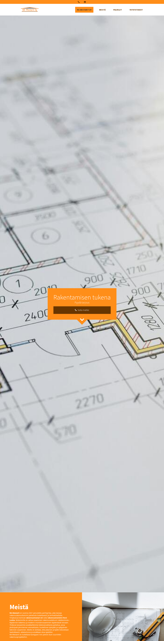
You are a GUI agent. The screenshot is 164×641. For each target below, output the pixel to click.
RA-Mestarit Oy (84, 10)
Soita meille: (83, 310)
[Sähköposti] (85, 2)
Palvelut (117, 10)
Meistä (102, 10)
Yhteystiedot (136, 10)
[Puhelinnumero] (79, 2)
